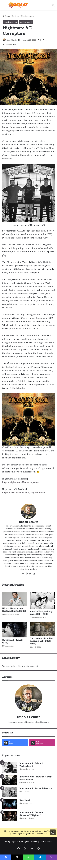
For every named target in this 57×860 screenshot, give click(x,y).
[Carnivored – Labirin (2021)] (14, 629)
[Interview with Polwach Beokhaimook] (9, 767)
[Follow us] (52, 832)
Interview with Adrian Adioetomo (36, 788)
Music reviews (27, 16)
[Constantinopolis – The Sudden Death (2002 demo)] (42, 629)
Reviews (15, 16)
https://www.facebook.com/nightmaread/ (23, 492)
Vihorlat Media (45, 841)
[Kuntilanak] (9, 804)
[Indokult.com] (18, 5)
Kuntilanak (25, 800)
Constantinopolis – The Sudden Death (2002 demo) (41, 641)
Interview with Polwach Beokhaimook (31, 765)
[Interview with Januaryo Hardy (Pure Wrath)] (9, 780)
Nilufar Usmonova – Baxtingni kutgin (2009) (14, 609)
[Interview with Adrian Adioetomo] (9, 792)
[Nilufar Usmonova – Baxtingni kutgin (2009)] (14, 599)
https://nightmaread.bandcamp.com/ (21, 482)
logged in (17, 666)
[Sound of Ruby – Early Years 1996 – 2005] (42, 600)
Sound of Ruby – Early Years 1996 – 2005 (41, 612)
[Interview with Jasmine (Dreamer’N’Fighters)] (9, 816)
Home (7, 16)
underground (26, 22)
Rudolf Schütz (12, 40)
